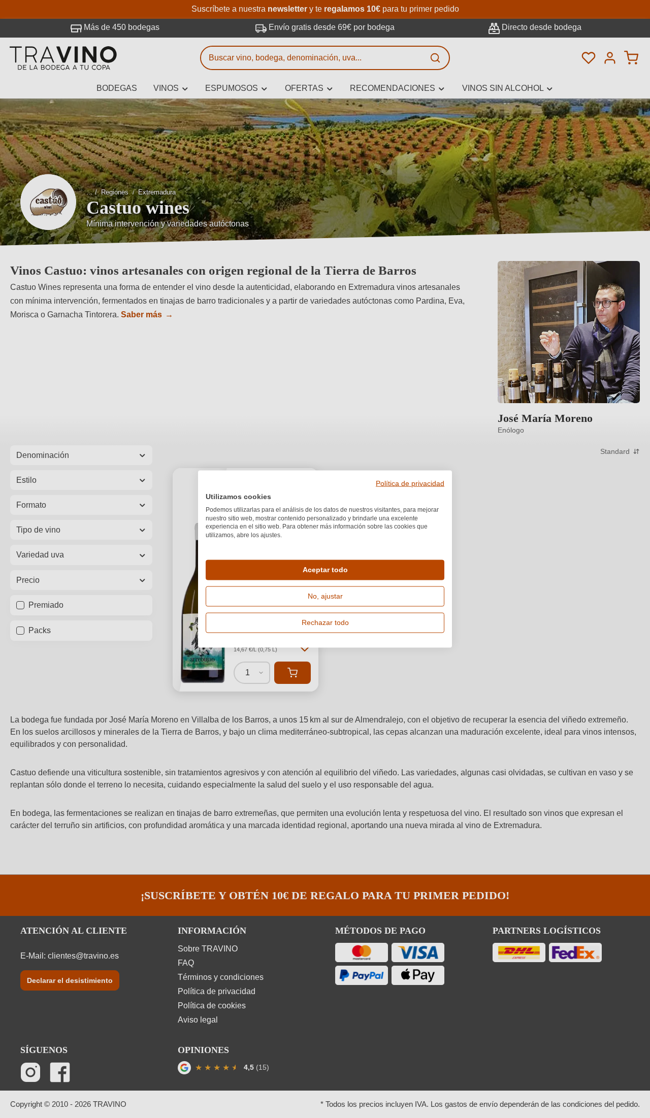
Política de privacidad (410, 483)
